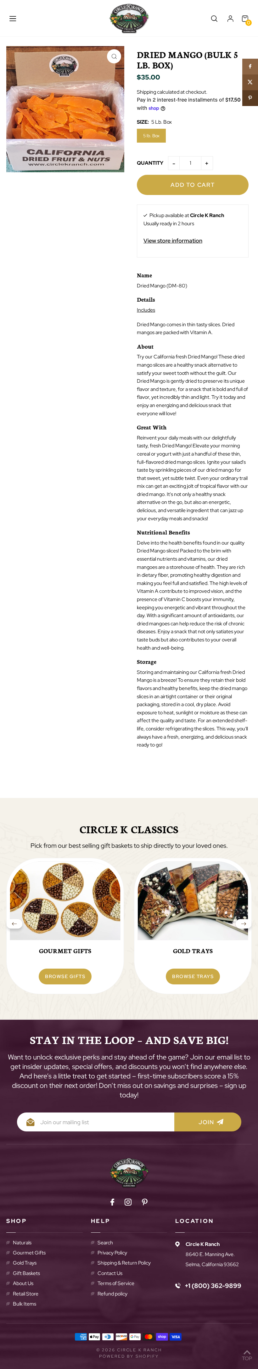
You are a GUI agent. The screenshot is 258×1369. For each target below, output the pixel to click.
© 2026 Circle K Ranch (129, 1350)
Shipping (146, 92)
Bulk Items (24, 1304)
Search (105, 1242)
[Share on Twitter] (250, 82)
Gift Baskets (26, 1273)
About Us (23, 1283)
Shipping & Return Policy (124, 1263)
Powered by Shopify (129, 1356)
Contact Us (110, 1273)
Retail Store (25, 1293)
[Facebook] (112, 1203)
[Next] (243, 926)
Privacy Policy (112, 1252)
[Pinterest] (145, 1203)
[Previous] (14, 926)
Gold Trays (24, 1263)
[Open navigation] (13, 18)
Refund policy (112, 1293)
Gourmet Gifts (29, 1252)
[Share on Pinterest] (250, 98)
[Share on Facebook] (250, 66)
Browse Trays (193, 976)
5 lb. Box (151, 136)
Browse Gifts (65, 976)
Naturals (22, 1242)
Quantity (150, 163)
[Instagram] (128, 1203)
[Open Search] (214, 19)
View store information (172, 240)
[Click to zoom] (114, 56)
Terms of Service (116, 1283)
